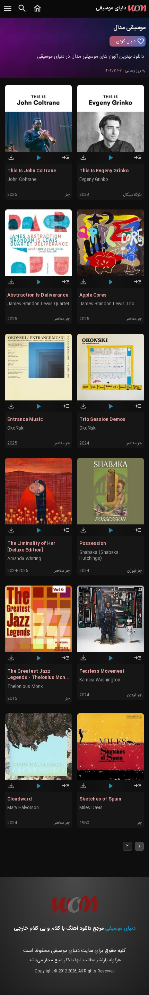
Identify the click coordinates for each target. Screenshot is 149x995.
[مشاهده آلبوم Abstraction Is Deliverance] (65, 284)
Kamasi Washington (99, 680)
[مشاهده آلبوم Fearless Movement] (137, 660)
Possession (92, 543)
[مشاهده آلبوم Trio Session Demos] (137, 409)
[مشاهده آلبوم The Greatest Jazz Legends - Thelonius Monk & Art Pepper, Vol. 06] (65, 660)
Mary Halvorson (23, 808)
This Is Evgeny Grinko (104, 171)
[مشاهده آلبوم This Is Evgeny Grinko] (137, 160)
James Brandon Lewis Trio (106, 304)
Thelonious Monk (25, 686)
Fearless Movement (101, 671)
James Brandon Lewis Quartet (38, 304)
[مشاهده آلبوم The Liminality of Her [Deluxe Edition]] (65, 533)
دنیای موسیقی (120, 928)
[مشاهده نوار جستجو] (22, 12)
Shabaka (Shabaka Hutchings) (99, 555)
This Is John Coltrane (31, 171)
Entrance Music (25, 419)
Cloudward (19, 799)
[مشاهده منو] (7, 12)
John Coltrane (21, 179)
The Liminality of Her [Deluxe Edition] (31, 547)
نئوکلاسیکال (132, 194)
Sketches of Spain (100, 799)
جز (67, 194)
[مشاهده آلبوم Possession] (137, 533)
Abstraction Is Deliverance (37, 295)
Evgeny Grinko (93, 179)
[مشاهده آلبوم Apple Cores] (137, 284)
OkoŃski (16, 428)
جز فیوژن (134, 570)
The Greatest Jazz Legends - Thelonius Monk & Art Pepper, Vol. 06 (37, 678)
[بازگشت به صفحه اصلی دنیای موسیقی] (37, 12)
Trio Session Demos (102, 419)
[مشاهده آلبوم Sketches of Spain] (137, 788)
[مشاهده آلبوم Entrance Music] (65, 409)
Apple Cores (93, 295)
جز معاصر (62, 318)
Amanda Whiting (24, 559)
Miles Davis (91, 808)
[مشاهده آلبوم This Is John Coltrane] (65, 160)
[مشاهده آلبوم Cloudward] (65, 788)
